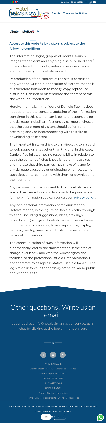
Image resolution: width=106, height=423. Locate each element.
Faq (77, 398)
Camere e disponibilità (45, 398)
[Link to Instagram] (90, 2)
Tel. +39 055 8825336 (53, 378)
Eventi (61, 398)
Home (30, 398)
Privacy (42, 393)
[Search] (38, 31)
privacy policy (84, 197)
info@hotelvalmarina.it (53, 323)
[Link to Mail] (94, 2)
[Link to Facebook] (86, 2)
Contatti (70, 398)
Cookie (50, 393)
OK (46, 417)
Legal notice (62, 393)
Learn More (59, 417)
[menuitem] (25, 13)
